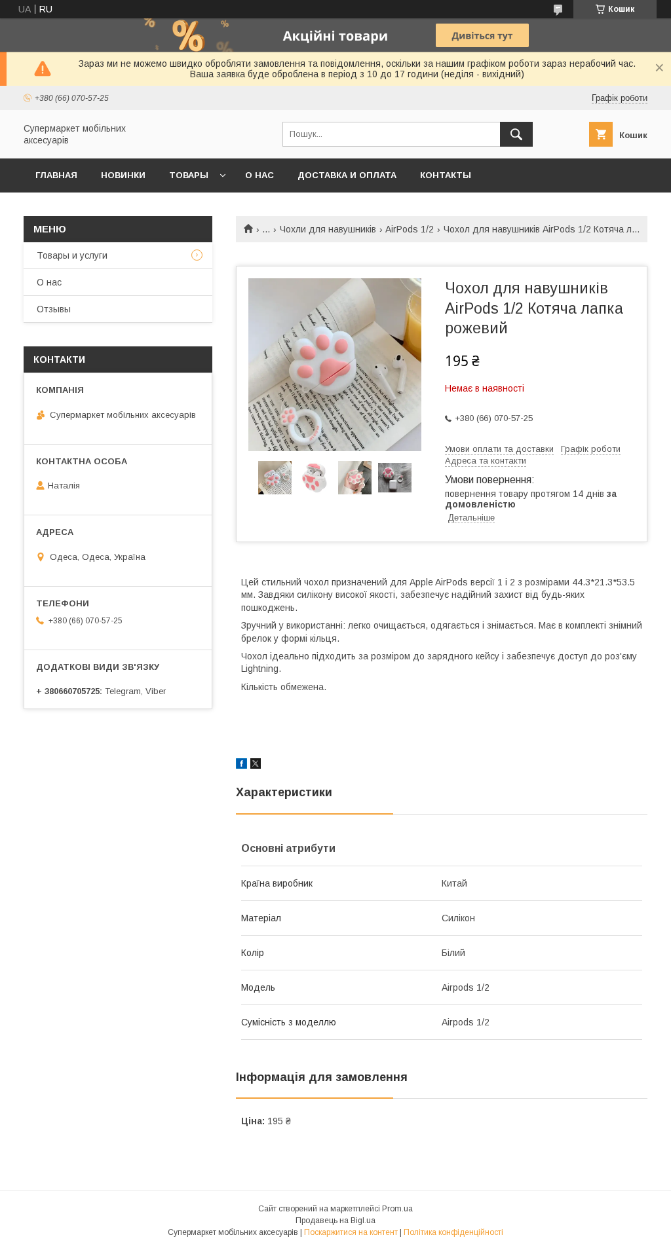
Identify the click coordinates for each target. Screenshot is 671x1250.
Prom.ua (397, 1208)
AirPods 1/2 (409, 229)
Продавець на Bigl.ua (335, 1220)
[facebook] (241, 765)
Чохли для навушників (328, 229)
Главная (56, 175)
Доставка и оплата (346, 175)
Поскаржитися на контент (351, 1232)
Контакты (445, 175)
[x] (255, 765)
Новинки (123, 175)
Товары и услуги (72, 255)
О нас (259, 175)
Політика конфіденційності (453, 1232)
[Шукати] (516, 134)
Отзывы (54, 309)
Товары (188, 175)
